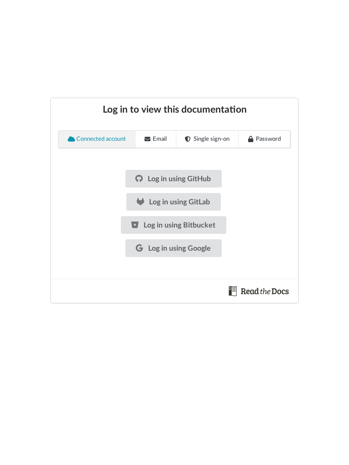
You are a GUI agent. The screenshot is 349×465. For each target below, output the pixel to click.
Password (268, 139)
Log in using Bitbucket (178, 225)
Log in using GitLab (178, 202)
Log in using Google (178, 248)
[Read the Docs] (259, 290)
